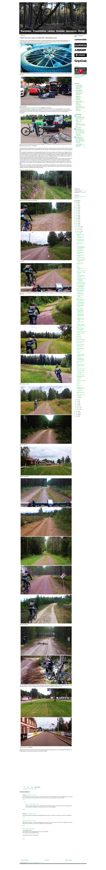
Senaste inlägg (24, 860)
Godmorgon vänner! (80, 332)
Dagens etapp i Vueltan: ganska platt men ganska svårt (80, 315)
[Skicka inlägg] (32, 787)
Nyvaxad (78, 352)
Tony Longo (34, 788)
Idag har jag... (79, 363)
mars (78, 406)
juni (77, 401)
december (79, 226)
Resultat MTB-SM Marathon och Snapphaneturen (80, 311)
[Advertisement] (80, 168)
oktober (78, 229)
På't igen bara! (79, 342)
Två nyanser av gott (80, 370)
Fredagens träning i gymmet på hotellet (79, 87)
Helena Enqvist (79, 101)
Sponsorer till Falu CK (81, 257)
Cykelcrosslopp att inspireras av (80, 250)
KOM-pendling (79, 327)
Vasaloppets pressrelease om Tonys (33, 107)
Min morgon (79, 336)
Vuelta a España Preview (80, 145)
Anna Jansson (79, 106)
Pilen (24, 828)
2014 (77, 221)
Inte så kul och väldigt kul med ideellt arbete (81, 260)
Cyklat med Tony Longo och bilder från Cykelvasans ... (81, 358)
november (79, 228)
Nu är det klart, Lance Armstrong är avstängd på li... (81, 279)
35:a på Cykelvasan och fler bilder (80, 329)
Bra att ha (78, 383)
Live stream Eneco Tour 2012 (80, 373)
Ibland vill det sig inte (81, 368)
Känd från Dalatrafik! (81, 339)
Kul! (77, 265)
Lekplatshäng (79, 397)
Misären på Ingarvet (80, 288)
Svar (25, 801)
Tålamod (78, 382)
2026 (77, 202)
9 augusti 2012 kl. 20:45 (30, 820)
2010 (77, 412)
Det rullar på (79, 337)
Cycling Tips (78, 116)
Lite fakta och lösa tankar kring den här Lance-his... (81, 276)
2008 (77, 416)
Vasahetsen (79, 351)
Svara (24, 799)
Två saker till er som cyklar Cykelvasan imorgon (80, 355)
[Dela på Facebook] (38, 787)
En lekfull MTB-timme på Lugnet (81, 377)
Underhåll (78, 334)
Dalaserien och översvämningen (80, 293)
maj (77, 402)
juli (77, 399)
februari (78, 407)
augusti (78, 232)
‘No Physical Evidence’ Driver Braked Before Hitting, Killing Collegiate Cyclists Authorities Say (80, 140)
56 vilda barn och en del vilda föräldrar (80, 303)
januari (78, 409)
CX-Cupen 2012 (80, 390)
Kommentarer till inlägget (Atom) (33, 862)
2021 (77, 210)
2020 (77, 212)
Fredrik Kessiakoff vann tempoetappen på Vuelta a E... (81, 247)
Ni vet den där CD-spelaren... (80, 263)
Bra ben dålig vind (80, 308)
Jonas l (24, 820)
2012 (77, 225)
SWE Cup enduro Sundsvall (79, 98)
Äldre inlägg (68, 860)
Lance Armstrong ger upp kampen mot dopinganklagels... (81, 285)
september (79, 231)
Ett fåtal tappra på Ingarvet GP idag (80, 240)
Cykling (29, 788)
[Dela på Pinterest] (39, 787)
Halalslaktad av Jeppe (81, 380)
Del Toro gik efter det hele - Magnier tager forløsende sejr (80, 125)
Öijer (25, 787)
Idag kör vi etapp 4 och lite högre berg (81, 300)
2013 (77, 223)
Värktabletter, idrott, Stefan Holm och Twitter (80, 319)
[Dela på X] (37, 787)
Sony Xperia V (79, 242)
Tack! (78, 367)
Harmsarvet (79, 385)
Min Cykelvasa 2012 (80, 344)
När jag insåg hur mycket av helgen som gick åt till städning (80, 108)
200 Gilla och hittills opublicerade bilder (81, 325)
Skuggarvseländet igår (81, 270)
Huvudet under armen (81, 331)
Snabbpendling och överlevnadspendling (81, 283)
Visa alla (84, 111)
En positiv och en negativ (80, 296)
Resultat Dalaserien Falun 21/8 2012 (80, 291)
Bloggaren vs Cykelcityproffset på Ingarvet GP (81, 388)
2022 (77, 208)
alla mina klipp (78, 75)
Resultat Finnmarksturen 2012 (80, 268)
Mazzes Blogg (79, 85)
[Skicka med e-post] (35, 787)
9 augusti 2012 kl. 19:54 (34, 804)
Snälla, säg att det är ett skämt (81, 237)
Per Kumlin (78, 96)
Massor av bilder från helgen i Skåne (81, 365)
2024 (77, 205)
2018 (77, 215)
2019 (77, 213)
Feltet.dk (77, 123)
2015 (77, 220)
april (78, 404)
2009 (77, 414)
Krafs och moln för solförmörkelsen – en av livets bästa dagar (80, 92)
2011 (77, 411)
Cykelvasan (25, 788)
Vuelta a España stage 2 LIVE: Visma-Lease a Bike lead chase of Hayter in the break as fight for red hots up (80, 132)
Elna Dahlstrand (79, 90)
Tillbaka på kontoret (80, 374)
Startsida (47, 860)
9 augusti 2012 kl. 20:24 (31, 813)
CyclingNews (78, 129)
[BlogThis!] (36, 787)
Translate (83, 192)
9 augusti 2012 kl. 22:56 (29, 828)
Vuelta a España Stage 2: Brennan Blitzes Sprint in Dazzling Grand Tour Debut (80, 119)
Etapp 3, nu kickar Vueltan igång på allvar (80, 305)
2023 (77, 207)
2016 (77, 218)
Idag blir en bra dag (80, 361)
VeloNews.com (79, 137)
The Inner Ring (79, 144)
